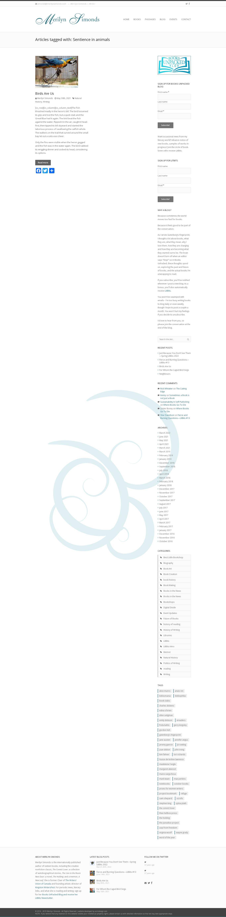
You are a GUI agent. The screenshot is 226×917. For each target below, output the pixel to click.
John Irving (179, 749)
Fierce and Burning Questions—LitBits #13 (175, 416)
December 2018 (166, 462)
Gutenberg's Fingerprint (170, 734)
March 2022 (164, 432)
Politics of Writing (171, 663)
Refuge (184, 793)
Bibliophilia (180, 695)
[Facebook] (189, 3)
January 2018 (165, 485)
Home (126, 19)
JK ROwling (181, 744)
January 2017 (165, 530)
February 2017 (166, 526)
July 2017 (163, 507)
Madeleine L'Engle (167, 764)
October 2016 (165, 541)
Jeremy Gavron (166, 744)
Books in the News (172, 591)
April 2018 (164, 474)
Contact (186, 19)
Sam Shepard (165, 798)
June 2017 (163, 511)
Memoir (167, 652)
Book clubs (164, 700)
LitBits (168, 290)
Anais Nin (179, 690)
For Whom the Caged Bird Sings (174, 370)
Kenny (163, 395)
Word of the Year (167, 837)
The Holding (164, 818)
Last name (162, 101)
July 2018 (163, 470)
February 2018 (166, 481)
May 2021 (163, 440)
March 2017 (164, 522)
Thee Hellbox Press (168, 813)
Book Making (169, 585)
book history (169, 579)
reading (167, 668)
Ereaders (181, 720)
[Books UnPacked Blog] (67, 19)
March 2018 (164, 477)
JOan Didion (164, 749)
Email (161, 111)
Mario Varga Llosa (167, 774)
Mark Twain (164, 778)
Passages (150, 19)
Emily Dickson (165, 720)
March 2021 (164, 447)
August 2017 (165, 504)
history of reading (171, 624)
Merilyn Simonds (45, 98)
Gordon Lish (164, 730)
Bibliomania (165, 695)
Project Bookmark (167, 793)
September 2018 (167, 466)
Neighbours (164, 373)
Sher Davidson (167, 415)
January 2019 (165, 459)
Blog (162, 19)
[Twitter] (186, 3)
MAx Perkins (180, 778)
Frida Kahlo (164, 725)
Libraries (167, 635)
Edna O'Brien (165, 710)
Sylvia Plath (181, 803)
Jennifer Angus (181, 739)
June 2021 (163, 436)
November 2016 (167, 537)
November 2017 (167, 492)
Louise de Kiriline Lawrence (171, 759)
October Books (181, 783)
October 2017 (165, 496)
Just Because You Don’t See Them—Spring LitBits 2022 (175, 354)
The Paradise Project (169, 822)
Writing (46, 101)
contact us (118, 914)
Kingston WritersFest (45, 887)
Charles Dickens (166, 705)
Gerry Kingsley (180, 725)
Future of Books (171, 618)
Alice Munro (164, 690)
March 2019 (164, 451)
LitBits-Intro (168, 646)
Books (137, 19)
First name (163, 92)
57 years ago (149, 865)
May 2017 (163, 515)
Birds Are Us (44, 93)
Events (173, 19)
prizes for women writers (171, 788)
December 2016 (166, 533)
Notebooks (164, 783)
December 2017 (166, 489)
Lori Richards (179, 754)
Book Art (167, 568)
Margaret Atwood (167, 769)
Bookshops (169, 602)
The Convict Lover (167, 808)
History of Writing (171, 629)
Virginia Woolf (165, 832)
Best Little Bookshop (173, 557)
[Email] (145, 883)
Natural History (170, 657)
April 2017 (164, 519)
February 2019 (166, 455)
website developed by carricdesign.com (92, 911)
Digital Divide (169, 607)
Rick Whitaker (166, 388)
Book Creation (170, 574)
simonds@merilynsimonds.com (52, 3)
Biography (168, 563)
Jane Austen (164, 739)
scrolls (180, 798)
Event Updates (170, 613)
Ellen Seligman (166, 715)
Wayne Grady (182, 832)
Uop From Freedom (168, 827)
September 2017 (167, 500)
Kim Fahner (164, 754)
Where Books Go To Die (174, 404)
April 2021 (164, 444)
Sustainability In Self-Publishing (174, 401)
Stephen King (165, 803)
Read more (43, 162)
